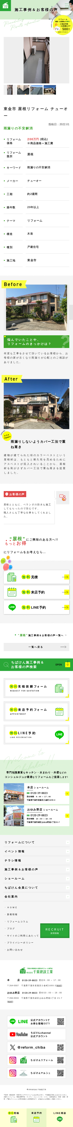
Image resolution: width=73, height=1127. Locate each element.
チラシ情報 (13, 860)
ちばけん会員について (22, 887)
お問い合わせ (15, 950)
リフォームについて (20, 842)
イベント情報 (15, 851)
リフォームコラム (18, 921)
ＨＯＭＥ (12, 907)
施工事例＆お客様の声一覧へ (41, 635)
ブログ (11, 928)
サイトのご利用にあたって (23, 935)
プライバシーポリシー (20, 942)
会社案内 (11, 896)
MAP (59, 985)
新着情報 (12, 914)
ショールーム (15, 878)
